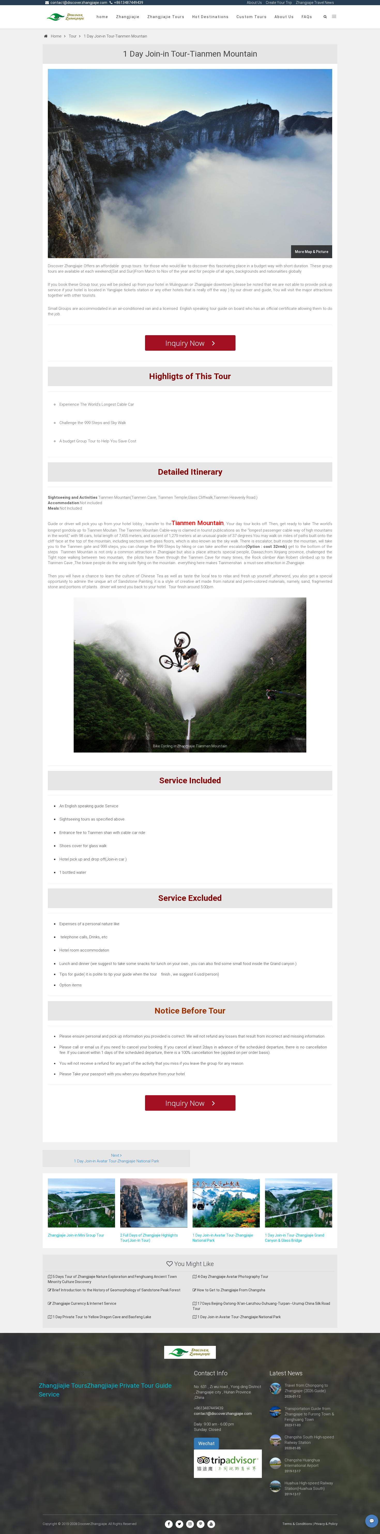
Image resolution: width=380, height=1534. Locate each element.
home (102, 17)
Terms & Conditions (297, 1524)
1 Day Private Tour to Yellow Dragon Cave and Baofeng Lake (101, 1317)
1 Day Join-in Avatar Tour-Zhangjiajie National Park (239, 1317)
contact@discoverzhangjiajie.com (223, 1413)
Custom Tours (252, 17)
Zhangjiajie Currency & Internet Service (83, 1303)
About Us (284, 17)
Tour (73, 36)
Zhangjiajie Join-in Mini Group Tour (76, 1235)
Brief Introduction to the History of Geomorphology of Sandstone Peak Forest (115, 1290)
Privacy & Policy (325, 1524)
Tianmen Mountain (197, 523)
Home (56, 36)
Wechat (206, 1443)
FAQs (307, 17)
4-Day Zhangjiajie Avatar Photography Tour (232, 1277)
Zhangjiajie (128, 17)
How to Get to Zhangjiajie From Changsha (230, 1290)
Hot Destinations (210, 17)
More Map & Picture (311, 252)
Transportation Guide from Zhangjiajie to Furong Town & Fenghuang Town (309, 1414)
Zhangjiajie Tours (166, 17)
